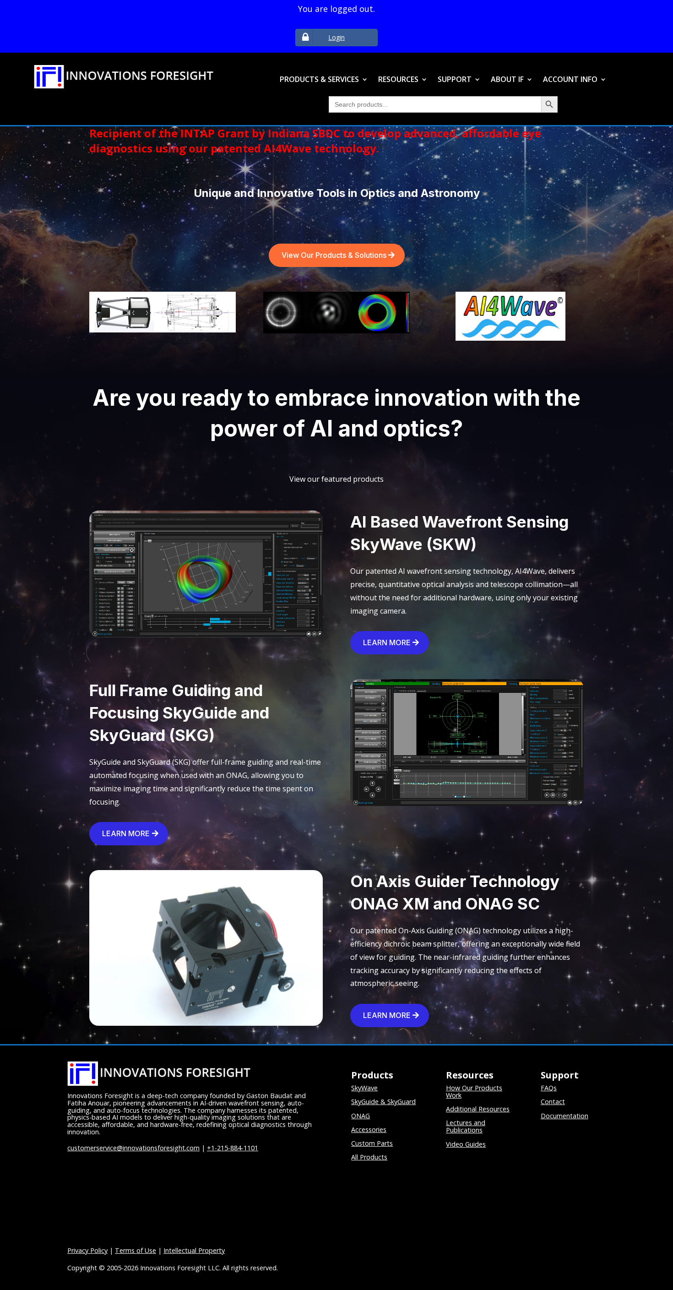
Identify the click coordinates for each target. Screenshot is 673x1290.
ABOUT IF (507, 80)
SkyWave (364, 1087)
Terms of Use (135, 1250)
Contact (553, 1101)
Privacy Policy (87, 1250)
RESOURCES (398, 80)
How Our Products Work (474, 1091)
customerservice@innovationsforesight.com (133, 1147)
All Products (369, 1157)
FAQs (549, 1087)
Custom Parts (372, 1143)
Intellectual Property (194, 1250)
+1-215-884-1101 (232, 1147)
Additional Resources (478, 1109)
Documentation (564, 1115)
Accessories (368, 1129)
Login (336, 37)
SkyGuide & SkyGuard (383, 1101)
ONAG (360, 1115)
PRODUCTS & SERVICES (319, 80)
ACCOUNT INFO (570, 80)
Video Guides (466, 1144)
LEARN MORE (387, 642)
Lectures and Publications (465, 1126)
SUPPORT (455, 80)
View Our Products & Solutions (334, 255)
